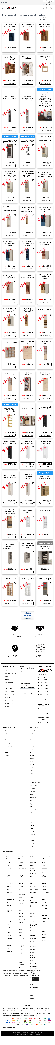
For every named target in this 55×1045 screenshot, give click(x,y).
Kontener (32, 755)
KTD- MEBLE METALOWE (22, 963)
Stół (31, 813)
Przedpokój (33, 797)
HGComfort (21, 922)
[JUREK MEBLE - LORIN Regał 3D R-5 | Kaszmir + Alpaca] (10, 287)
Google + (23, 678)
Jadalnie (7, 734)
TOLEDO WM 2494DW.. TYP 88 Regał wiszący (27, 98)
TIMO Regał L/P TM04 (45, 310)
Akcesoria (32, 731)
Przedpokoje (8, 749)
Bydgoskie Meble (9, 906)
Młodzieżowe (8, 746)
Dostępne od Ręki (9, 691)
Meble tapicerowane (10, 743)
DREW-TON (9, 938)
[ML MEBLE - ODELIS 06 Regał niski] (10, 352)
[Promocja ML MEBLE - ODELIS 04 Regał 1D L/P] (41, 349)
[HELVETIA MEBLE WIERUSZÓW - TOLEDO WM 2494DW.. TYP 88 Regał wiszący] (27, 116)
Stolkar (43, 899)
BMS (8, 902)
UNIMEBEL (44, 915)
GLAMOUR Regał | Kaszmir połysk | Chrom (27, 476)
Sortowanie (45, 17)
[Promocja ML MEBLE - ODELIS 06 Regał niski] (6, 349)
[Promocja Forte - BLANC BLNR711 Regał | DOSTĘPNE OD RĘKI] (6, 147)
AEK (8, 865)
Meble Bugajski (34, 889)
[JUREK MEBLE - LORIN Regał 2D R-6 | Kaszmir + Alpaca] (45, 254)
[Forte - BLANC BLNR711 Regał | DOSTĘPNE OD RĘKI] (10, 151)
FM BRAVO (21, 872)
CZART (8, 924)
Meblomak (32, 910)
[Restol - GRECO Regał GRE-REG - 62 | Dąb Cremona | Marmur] (10, 522)
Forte (20, 880)
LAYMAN (21, 967)
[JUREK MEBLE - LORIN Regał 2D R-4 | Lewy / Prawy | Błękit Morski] (27, 254)
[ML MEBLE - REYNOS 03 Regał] (27, 421)
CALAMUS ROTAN (9, 911)
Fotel (31, 740)
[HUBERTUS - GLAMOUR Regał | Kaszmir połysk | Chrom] (27, 489)
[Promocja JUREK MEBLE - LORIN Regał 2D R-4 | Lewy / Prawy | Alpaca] (24, 284)
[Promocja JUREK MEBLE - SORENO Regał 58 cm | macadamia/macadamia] (6, 217)
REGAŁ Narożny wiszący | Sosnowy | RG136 (45, 57)
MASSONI (32, 865)
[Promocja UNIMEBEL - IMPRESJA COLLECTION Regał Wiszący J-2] (6, 65)
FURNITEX (21, 883)
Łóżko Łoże (33, 776)
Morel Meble (33, 938)
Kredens (32, 758)
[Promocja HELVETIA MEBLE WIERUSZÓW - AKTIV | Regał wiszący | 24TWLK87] (24, 65)
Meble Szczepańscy (33, 906)
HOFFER (20, 926)
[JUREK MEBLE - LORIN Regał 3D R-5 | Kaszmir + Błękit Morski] (10, 254)
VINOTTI (44, 921)
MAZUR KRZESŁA (32, 869)
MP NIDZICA (33, 946)
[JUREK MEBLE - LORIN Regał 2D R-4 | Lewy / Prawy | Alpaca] (27, 287)
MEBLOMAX (33, 913)
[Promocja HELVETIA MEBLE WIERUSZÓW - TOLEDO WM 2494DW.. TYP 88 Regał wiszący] (24, 112)
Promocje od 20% (9, 697)
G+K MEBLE (21, 886)
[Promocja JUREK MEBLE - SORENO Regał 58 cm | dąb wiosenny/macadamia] (24, 217)
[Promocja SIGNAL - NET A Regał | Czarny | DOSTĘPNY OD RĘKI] (24, 147)
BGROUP (9, 896)
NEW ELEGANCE (32, 956)
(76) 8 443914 (43, 685)
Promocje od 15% (9, 694)
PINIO (31, 984)
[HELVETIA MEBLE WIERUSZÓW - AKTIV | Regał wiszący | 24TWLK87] (27, 69)
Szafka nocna (33, 822)
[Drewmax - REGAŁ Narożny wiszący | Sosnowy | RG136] (45, 69)
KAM (20, 942)
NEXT (31, 960)
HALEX (20, 910)
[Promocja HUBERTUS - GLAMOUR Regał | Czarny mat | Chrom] (41, 417)
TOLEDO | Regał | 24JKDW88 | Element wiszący (10, 98)
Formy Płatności (9, 682)
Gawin (20, 897)
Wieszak (32, 837)
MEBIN (31, 880)
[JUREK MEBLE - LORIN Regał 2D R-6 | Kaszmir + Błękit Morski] (45, 221)
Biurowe (7, 731)
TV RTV (32, 831)
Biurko (31, 737)
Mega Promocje (9, 703)
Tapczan (32, 825)
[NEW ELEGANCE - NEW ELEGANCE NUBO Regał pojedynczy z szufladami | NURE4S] (10, 557)
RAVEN (43, 862)
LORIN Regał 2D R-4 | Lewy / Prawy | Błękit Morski (27, 243)
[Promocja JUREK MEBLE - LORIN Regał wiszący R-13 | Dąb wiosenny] (41, 32)
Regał (31, 804)
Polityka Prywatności (10, 673)
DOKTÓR (9, 935)
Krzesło (32, 761)
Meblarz (32, 883)
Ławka (31, 773)
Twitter (23, 675)
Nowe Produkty (9, 688)
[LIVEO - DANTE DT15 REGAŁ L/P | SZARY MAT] (45, 589)
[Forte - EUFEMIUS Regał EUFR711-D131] (45, 557)
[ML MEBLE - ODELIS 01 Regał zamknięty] (45, 384)
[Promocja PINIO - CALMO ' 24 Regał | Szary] (24, 519)
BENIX (8, 889)
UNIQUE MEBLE (46, 918)
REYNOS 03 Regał (27, 408)
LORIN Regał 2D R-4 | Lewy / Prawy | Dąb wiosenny (27, 309)
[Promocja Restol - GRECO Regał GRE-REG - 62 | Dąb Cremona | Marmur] (6, 519)
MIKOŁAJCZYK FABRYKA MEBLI (34, 926)
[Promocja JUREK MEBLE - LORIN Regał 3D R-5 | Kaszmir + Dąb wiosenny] (6, 317)
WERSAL (44, 931)
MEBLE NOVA (33, 892)
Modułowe (33, 788)
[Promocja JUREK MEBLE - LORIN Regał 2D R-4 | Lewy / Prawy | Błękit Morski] (24, 251)
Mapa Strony (8, 706)
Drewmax (9, 942)
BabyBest (9, 886)
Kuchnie (7, 737)
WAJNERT (44, 928)
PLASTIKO (32, 992)
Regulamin (7, 676)
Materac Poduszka (35, 782)
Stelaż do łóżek (34, 810)
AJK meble (9, 868)
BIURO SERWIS (10, 899)
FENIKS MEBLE (22, 868)
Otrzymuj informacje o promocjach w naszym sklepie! (28, 686)
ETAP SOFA (9, 948)
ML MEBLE (32, 935)
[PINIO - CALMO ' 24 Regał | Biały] (45, 522)
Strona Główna (9, 670)
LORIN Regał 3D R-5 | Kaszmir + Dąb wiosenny (9, 309)
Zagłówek (32, 843)
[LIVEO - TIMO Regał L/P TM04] (45, 321)
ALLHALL (9, 872)
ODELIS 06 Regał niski (10, 342)
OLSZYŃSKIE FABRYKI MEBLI (34, 967)
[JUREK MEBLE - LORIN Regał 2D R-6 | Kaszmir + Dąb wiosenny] (45, 287)
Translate (48, 4)
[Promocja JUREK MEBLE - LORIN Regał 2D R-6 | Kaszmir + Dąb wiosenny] (41, 284)
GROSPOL (21, 907)
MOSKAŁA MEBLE (32, 942)
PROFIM (32, 998)
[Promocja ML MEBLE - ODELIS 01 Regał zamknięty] (41, 380)
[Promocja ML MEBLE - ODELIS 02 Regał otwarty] (24, 380)
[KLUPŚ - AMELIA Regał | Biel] (27, 589)
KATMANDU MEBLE (21, 946)
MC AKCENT (33, 873)
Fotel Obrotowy (34, 743)
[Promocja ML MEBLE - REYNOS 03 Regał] (24, 417)
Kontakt (7, 679)
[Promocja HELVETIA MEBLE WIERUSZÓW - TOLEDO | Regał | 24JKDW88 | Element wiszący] (6, 112)
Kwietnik (32, 767)
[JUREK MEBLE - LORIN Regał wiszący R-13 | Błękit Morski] (10, 35)
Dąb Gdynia (9, 927)
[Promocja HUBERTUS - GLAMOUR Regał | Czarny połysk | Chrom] (6, 448)
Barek (31, 734)
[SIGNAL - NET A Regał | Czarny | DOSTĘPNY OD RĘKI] (27, 151)
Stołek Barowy (34, 816)
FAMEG (20, 865)
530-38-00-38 (43, 694)
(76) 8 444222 (43, 682)
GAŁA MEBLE (22, 894)
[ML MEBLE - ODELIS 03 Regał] (10, 384)
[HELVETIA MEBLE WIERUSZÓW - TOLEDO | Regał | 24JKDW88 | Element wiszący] (10, 116)
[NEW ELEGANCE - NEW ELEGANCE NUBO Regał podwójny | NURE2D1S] (27, 557)
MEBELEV (32, 876)
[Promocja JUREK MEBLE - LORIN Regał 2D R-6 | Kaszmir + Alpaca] (41, 251)
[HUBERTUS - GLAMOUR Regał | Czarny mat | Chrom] (45, 421)
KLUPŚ (20, 953)
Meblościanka (33, 785)
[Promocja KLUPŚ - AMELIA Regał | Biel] (24, 585)
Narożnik (32, 791)
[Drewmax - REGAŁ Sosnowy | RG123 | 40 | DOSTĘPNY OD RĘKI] (10, 421)
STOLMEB (44, 905)
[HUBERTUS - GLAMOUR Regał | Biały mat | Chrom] (45, 452)
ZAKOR (44, 940)
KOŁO (20, 959)
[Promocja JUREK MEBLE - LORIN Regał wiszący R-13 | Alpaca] (24, 32)
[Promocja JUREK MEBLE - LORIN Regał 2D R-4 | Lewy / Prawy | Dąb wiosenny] (24, 317)
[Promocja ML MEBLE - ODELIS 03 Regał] (6, 380)
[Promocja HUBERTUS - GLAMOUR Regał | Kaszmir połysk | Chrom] (24, 485)
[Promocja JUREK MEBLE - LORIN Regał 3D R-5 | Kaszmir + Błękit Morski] (6, 251)
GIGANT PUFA (22, 900)
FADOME (21, 862)
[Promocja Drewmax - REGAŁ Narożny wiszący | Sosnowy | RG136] (41, 65)
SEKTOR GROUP (44, 876)
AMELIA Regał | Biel (27, 579)
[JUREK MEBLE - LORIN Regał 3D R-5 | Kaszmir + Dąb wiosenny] (10, 321)
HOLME (20, 929)
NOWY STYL (33, 963)
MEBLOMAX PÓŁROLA (33, 917)
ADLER (8, 862)
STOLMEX (44, 908)
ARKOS (8, 880)
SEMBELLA (44, 880)
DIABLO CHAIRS (8, 931)
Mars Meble (33, 862)
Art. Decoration (10, 883)
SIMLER (44, 886)
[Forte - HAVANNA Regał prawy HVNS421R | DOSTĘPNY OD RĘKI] (45, 489)
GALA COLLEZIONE (22, 890)
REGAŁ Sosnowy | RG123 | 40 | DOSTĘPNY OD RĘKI (10, 409)
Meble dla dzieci (9, 740)
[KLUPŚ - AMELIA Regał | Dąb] (10, 589)
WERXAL (44, 934)
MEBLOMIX (33, 921)
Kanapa (32, 746)
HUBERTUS (21, 932)
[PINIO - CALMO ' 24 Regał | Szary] (27, 522)
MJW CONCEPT (32, 931)
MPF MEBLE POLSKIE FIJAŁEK (33, 951)
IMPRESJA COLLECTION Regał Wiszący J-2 (10, 57)
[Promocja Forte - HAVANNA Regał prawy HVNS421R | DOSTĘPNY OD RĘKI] (41, 485)
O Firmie (7, 685)
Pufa (31, 800)
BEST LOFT (9, 892)
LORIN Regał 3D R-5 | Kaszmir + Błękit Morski (9, 243)
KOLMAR (21, 956)
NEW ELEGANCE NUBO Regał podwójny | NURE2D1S (27, 545)
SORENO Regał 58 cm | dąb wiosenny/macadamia (27, 209)
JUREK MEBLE (22, 938)
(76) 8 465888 (43, 688)
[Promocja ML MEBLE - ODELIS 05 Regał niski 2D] (24, 349)
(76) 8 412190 (43, 691)
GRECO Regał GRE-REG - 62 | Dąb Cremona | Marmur (10, 511)
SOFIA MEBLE (45, 892)
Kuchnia (32, 764)
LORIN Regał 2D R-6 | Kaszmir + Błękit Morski (45, 209)
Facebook (24, 672)
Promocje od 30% (9, 700)
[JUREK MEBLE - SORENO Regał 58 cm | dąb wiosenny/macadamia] (27, 221)
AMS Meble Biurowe (9, 876)
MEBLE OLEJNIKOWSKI (34, 901)
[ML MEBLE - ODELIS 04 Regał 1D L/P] (45, 352)
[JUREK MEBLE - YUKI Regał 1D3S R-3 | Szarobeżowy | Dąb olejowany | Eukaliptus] (45, 186)
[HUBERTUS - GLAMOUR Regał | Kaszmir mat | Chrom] (10, 489)
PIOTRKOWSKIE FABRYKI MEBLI (34, 988)
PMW (31, 995)
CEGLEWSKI (9, 915)
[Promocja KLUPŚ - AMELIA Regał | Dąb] (6, 585)
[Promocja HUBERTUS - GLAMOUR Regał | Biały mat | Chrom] (41, 448)
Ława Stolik (33, 770)
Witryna (32, 840)
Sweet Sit (44, 912)
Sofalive (44, 889)
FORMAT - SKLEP (21, 876)
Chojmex (9, 918)
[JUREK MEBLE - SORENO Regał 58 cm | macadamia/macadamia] (10, 221)
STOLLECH (44, 902)
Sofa (31, 807)
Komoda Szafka (34, 749)
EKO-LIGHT (9, 945)
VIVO (43, 924)
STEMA (44, 896)
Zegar (31, 846)
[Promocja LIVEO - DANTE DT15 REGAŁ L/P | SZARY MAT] (41, 585)
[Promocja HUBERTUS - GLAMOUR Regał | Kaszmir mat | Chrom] (6, 485)
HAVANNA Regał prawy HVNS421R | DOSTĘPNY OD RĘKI (45, 478)
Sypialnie (7, 755)
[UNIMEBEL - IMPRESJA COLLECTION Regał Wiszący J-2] (10, 69)
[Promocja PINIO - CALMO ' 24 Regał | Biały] (41, 519)
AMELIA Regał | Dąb (10, 579)
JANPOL (21, 935)
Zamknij (35, 978)
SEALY (43, 872)
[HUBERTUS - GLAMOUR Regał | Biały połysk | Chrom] (27, 452)
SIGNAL (44, 883)
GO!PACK (21, 903)
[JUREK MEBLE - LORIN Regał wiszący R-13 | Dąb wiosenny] (45, 35)
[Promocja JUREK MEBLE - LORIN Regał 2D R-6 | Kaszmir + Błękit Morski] (41, 217)
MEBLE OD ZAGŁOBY (32, 896)
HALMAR (21, 913)
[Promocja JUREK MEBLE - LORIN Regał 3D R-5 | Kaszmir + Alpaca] (6, 284)
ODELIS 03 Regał (10, 374)
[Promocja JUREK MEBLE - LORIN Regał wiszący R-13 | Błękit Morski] (6, 32)
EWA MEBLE (10, 951)
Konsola (32, 752)
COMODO (9, 921)
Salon (6, 752)
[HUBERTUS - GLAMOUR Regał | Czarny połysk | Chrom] (10, 452)
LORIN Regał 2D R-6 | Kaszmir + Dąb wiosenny (45, 276)
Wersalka (32, 834)
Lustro (31, 779)
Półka (31, 794)
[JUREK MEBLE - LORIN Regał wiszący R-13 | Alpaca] (27, 35)
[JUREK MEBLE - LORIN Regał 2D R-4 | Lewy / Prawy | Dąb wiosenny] (27, 321)
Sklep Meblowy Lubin (9, 1027)
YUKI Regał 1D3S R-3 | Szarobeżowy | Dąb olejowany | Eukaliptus (45, 174)
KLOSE (20, 949)
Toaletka (32, 828)
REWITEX (44, 868)
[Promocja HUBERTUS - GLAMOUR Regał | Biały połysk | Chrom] (24, 448)
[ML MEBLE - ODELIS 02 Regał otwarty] (27, 384)
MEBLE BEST (33, 886)
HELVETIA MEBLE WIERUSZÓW (22, 918)
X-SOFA (44, 937)
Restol (43, 865)
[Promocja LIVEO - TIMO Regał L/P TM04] (41, 317)
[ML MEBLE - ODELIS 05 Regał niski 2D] (27, 352)
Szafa (31, 819)
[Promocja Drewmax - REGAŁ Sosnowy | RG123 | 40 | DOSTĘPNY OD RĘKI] (6, 417)
